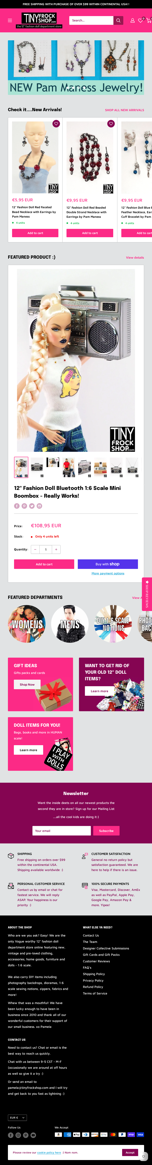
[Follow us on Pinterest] (25, 1135)
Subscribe (106, 831)
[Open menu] (10, 20)
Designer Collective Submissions (106, 948)
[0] (140, 20)
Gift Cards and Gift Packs (101, 954)
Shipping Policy (94, 974)
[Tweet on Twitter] (32, 506)
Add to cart (35, 233)
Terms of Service (95, 993)
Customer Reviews (96, 961)
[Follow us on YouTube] (33, 1135)
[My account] (133, 20)
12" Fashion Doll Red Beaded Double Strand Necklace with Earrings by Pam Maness (86, 212)
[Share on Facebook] (17, 506)
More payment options (108, 573)
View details (135, 257)
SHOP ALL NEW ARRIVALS (125, 110)
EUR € (14, 1117)
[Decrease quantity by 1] (35, 549)
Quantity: (21, 549)
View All (138, 597)
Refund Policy (93, 987)
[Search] (118, 20)
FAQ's (87, 967)
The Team (90, 941)
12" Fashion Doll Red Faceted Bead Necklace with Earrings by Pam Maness (34, 211)
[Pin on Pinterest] (24, 506)
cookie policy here (49, 1152)
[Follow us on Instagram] (18, 1135)
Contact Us (91, 935)
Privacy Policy (93, 980)
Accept (130, 1152)
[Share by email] (39, 506)
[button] (56, 123)
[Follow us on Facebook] (10, 1135)
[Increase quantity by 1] (56, 549)
